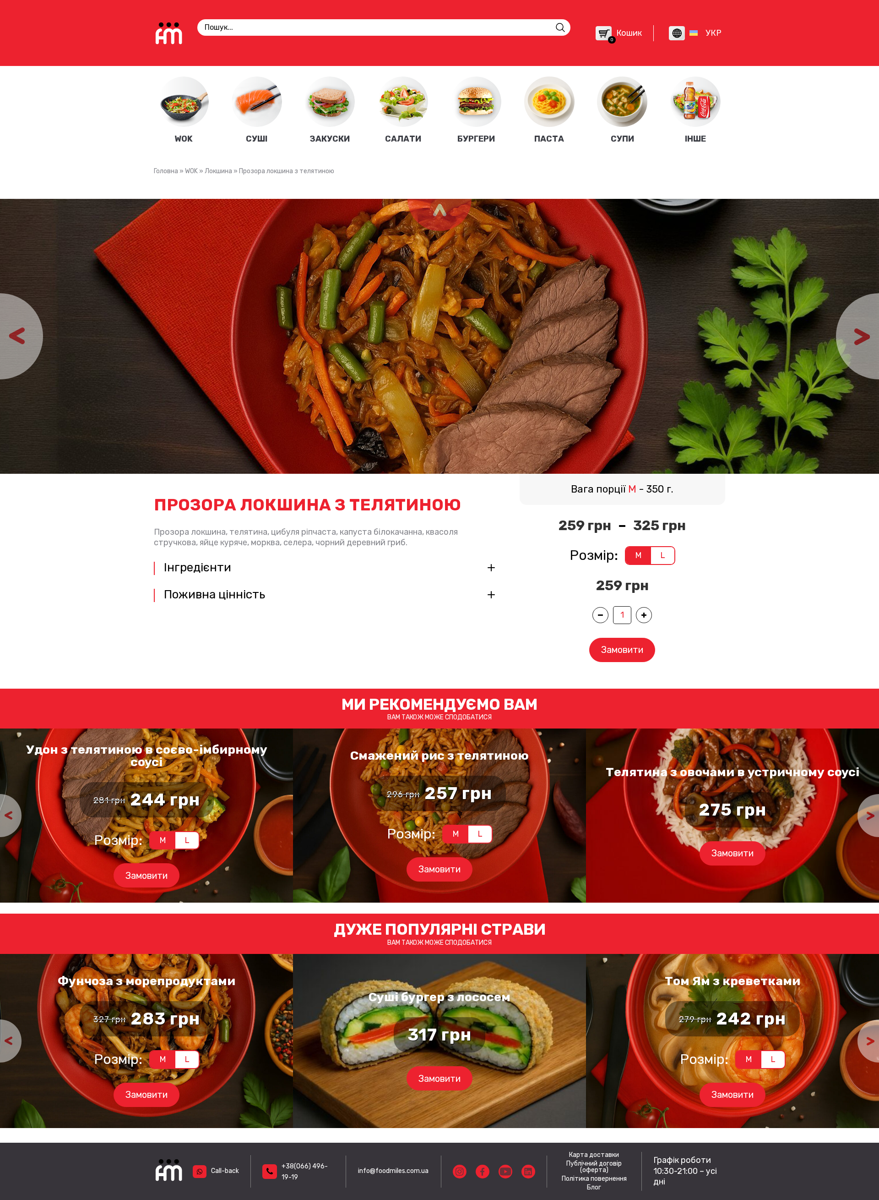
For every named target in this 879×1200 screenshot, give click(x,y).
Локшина (218, 171)
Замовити (622, 649)
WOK (191, 171)
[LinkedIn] (528, 1171)
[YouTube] (505, 1171)
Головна (166, 171)
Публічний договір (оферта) (594, 1167)
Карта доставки (594, 1155)
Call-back (225, 1171)
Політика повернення (594, 1179)
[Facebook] (482, 1171)
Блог (594, 1187)
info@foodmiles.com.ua (393, 1171)
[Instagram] (460, 1171)
